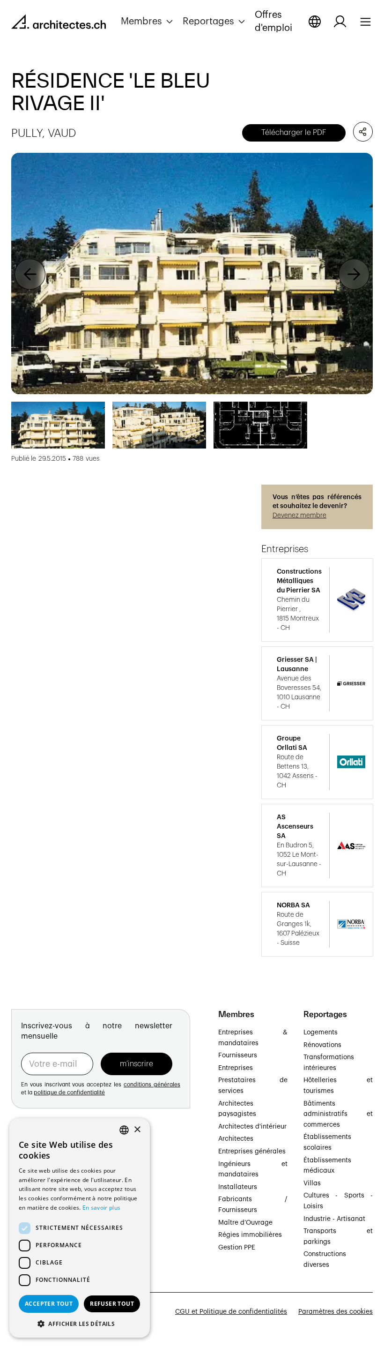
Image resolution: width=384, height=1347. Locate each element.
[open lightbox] (192, 273)
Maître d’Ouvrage (245, 1223)
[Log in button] (340, 21)
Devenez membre (299, 515)
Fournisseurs (237, 1055)
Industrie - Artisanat (334, 1219)
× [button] (136, 1129)
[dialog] (79, 1228)
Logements (320, 1032)
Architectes (235, 1139)
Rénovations (322, 1045)
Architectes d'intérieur (252, 1126)
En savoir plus (101, 1208)
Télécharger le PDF (293, 132)
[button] (148, 21)
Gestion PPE (236, 1247)
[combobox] (124, 1130)
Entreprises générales (252, 1151)
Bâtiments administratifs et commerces (338, 1114)
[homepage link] (58, 23)
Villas (312, 1183)
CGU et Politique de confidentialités (231, 1312)
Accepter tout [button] (49, 1304)
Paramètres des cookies (335, 1312)
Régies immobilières (250, 1235)
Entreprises (235, 1068)
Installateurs (237, 1187)
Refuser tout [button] (112, 1304)
